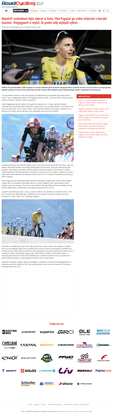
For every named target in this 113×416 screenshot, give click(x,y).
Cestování (92, 11)
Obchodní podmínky (55, 404)
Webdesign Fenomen (66, 411)
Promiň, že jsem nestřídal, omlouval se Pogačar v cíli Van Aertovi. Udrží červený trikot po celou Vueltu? (92, 102)
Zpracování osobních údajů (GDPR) (76, 404)
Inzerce (43, 404)
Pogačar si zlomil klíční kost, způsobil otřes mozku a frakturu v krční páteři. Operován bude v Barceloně (93, 117)
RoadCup (33, 11)
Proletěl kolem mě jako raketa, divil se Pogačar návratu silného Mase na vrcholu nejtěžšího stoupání (93, 134)
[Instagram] (104, 10)
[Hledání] (107, 10)
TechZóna (63, 11)
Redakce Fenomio (81, 411)
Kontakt (36, 404)
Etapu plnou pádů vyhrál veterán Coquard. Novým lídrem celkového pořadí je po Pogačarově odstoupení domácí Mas (93, 126)
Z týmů (72, 11)
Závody (43, 11)
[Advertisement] (37, 293)
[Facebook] (99, 10)
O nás (30, 404)
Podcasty (52, 11)
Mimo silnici (81, 11)
